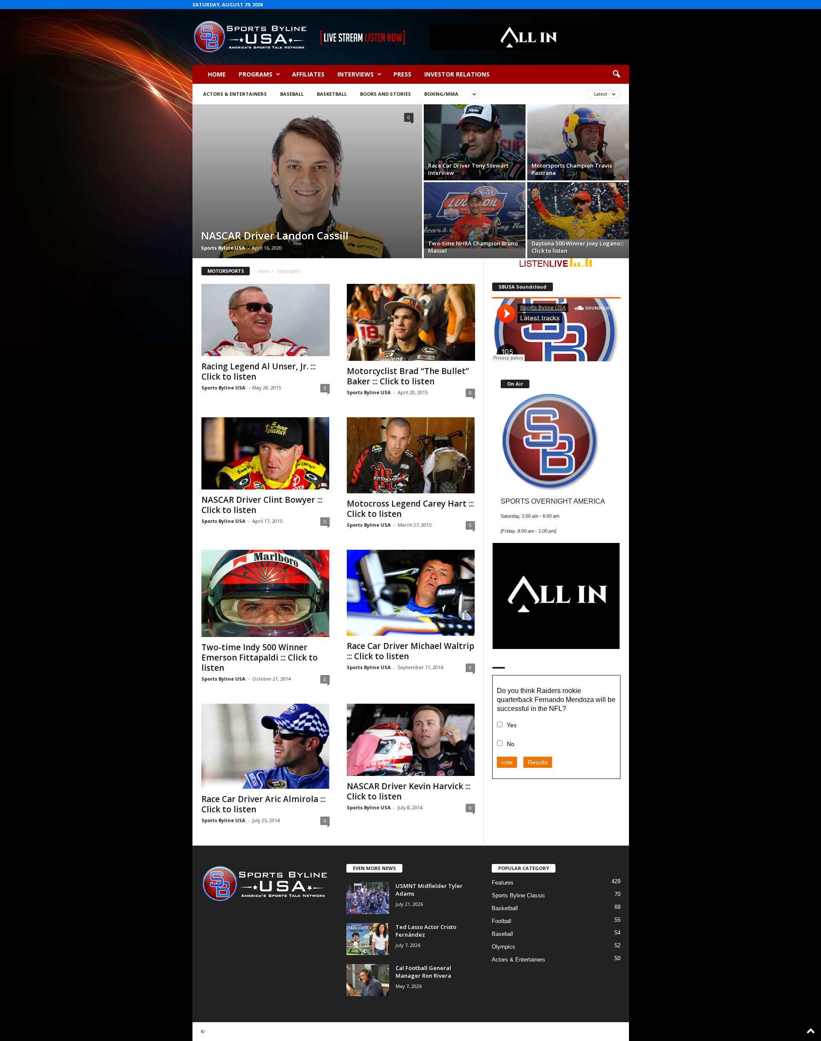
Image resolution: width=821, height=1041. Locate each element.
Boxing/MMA (441, 94)
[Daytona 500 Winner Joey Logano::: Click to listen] (578, 210)
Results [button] (538, 762)
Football (501, 921)
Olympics (503, 947)
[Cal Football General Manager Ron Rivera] (367, 980)
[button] (616, 74)
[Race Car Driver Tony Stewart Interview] (475, 142)
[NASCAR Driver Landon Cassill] (307, 181)
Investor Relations (457, 74)
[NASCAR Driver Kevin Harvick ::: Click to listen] (411, 740)
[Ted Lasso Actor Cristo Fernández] (367, 939)
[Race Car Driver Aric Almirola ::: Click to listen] (265, 746)
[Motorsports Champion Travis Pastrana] (578, 142)
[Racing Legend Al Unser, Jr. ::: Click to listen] (265, 320)
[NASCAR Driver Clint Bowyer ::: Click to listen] (265, 453)
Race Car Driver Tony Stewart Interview (468, 169)
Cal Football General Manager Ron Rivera (423, 971)
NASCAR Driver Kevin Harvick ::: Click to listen (408, 791)
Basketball (332, 94)
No (510, 743)
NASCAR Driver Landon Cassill (274, 235)
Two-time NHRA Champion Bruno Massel (473, 246)
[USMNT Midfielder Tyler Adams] (367, 898)
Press (402, 74)
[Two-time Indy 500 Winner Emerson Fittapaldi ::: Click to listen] (265, 593)
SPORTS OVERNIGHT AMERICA (553, 501)
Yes (512, 725)
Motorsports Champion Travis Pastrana (572, 169)
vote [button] (507, 762)
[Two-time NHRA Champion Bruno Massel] (475, 215)
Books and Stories (385, 94)
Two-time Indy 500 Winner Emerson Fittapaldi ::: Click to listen (259, 657)
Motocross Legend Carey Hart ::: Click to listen (410, 508)
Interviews (355, 74)
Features (503, 882)
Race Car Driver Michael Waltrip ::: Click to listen (410, 651)
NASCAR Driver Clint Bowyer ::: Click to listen (261, 505)
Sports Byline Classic (518, 895)
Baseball (292, 94)
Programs (255, 74)
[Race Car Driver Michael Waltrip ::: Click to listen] (411, 593)
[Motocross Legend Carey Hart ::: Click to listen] (411, 455)
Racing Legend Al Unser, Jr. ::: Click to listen (258, 371)
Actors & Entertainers (235, 94)
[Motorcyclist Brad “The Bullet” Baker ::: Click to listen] (411, 322)
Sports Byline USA (223, 248)
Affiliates (308, 74)
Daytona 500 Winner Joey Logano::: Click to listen (578, 246)
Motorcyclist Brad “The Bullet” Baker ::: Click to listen (408, 376)
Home (217, 74)
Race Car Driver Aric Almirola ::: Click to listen (263, 804)
